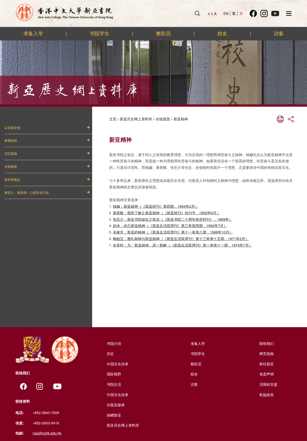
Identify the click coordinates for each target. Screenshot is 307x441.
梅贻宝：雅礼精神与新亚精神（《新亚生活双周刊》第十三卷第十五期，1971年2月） (181, 238)
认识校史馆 (12, 128)
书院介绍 (114, 343)
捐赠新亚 (114, 415)
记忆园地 (10, 154)
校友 (222, 33)
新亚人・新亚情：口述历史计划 (26, 193)
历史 (110, 353)
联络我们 (266, 343)
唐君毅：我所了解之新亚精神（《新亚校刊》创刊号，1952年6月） (166, 212)
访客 (279, 33)
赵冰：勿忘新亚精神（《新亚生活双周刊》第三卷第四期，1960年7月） (170, 225)
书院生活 (114, 384)
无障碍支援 (268, 384)
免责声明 (266, 374)
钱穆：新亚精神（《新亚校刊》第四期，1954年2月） (155, 206)
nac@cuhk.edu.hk (47, 433)
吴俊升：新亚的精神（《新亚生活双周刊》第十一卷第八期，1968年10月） (173, 232)
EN (226, 13)
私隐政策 (266, 394)
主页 (112, 118)
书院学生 (99, 33)
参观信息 (10, 141)
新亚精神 (181, 118)
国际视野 (114, 374)
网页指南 (266, 353)
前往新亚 (266, 363)
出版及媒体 (116, 404)
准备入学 (33, 33)
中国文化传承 (117, 363)
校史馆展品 (12, 180)
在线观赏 (10, 167)
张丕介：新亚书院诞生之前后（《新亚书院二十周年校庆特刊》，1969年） (172, 219)
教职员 (163, 33)
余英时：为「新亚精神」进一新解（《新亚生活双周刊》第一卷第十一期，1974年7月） (182, 245)
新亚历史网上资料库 (136, 118)
